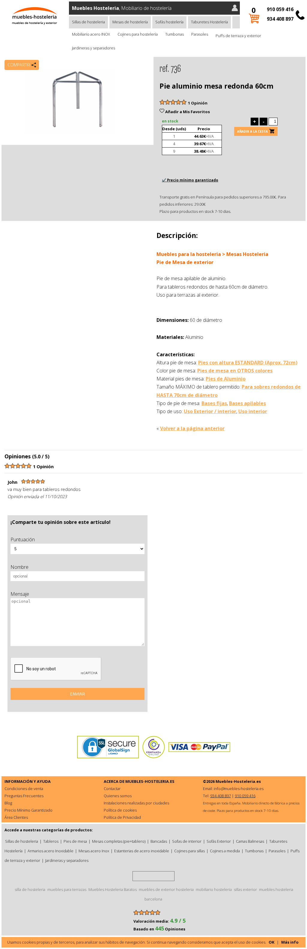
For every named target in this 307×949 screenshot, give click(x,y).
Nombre (19, 567)
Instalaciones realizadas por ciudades (136, 803)
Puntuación (22, 539)
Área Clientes (16, 817)
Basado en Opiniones (159, 929)
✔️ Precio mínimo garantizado (190, 180)
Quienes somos (118, 795)
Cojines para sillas (189, 851)
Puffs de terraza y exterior (238, 35)
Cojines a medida (225, 851)
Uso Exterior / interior (210, 411)
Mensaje (19, 594)
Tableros (50, 841)
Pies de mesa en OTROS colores (235, 370)
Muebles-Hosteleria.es (238, 781)
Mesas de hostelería (130, 22)
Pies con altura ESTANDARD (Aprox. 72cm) (247, 362)
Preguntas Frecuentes (23, 795)
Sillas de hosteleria (88, 22)
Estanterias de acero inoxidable (141, 851)
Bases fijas (214, 403)
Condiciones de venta (23, 788)
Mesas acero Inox (94, 851)
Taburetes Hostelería (209, 22)
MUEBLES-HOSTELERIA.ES (149, 781)
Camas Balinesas (250, 841)
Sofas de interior (186, 841)
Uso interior (252, 411)
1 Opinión (197, 103)
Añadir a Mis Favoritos (187, 111)
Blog (8, 803)
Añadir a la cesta (252, 131)
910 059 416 (280, 9)
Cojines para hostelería (138, 34)
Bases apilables (247, 403)
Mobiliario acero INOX (91, 34)
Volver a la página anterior (192, 428)
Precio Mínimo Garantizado (28, 810)
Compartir (18, 65)
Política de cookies (120, 810)
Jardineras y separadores (93, 48)
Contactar (112, 788)
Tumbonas (174, 34)
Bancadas (159, 841)
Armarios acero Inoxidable (50, 851)
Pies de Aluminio (226, 378)
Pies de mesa (75, 841)
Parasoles (199, 34)
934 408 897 (280, 19)
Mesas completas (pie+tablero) (118, 841)
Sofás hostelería (169, 22)
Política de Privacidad (122, 817)
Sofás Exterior (219, 841)
